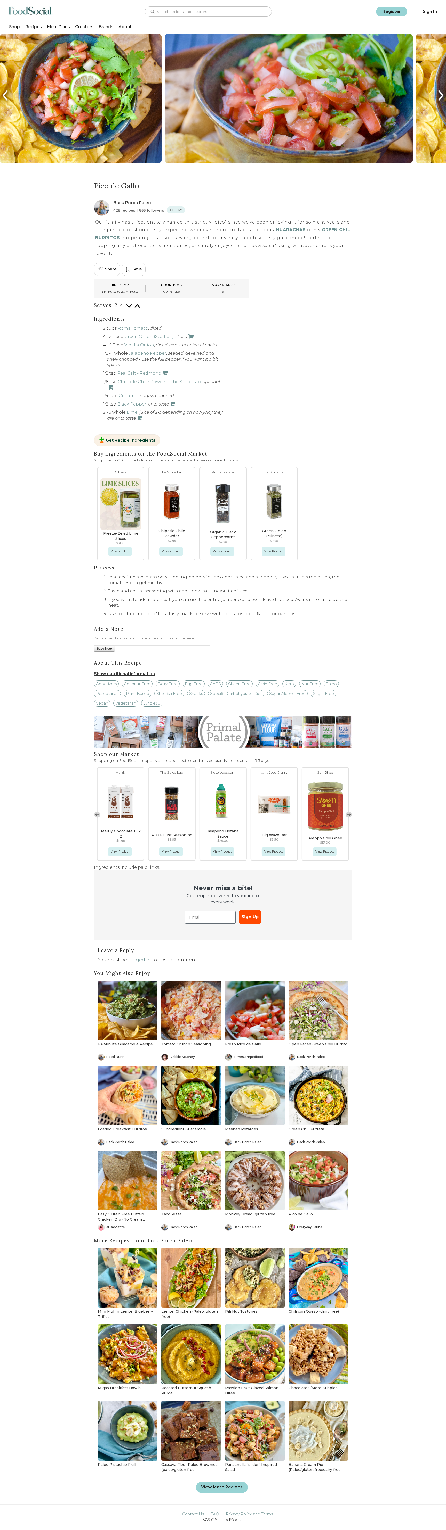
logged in (139, 960)
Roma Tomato (133, 328)
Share (111, 269)
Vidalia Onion (139, 345)
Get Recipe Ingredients (130, 440)
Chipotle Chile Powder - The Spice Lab (159, 381)
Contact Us (193, 1513)
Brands (106, 26)
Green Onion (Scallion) (149, 336)
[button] (348, 814)
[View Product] (190, 336)
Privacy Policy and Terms (249, 1513)
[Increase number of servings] (137, 308)
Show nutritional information (124, 673)
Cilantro (128, 395)
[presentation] (5, 95)
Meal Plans (58, 26)
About (125, 26)
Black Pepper (131, 404)
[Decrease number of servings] (129, 308)
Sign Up (250, 916)
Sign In (430, 11)
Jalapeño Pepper (147, 353)
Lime (132, 412)
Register (392, 11)
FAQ (215, 1513)
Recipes (33, 26)
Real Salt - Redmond (139, 373)
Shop (14, 26)
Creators (84, 26)
